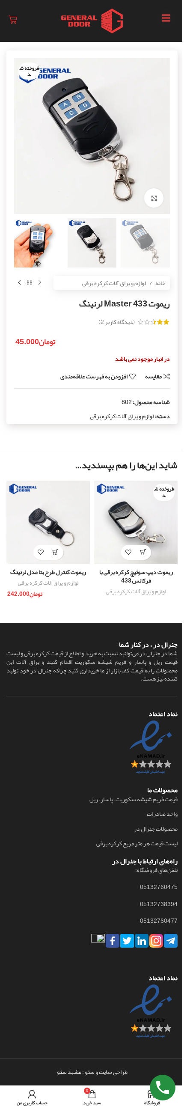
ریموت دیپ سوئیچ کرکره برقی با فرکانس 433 (136, 576)
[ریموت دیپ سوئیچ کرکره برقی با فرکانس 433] (136, 522)
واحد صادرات (162, 814)
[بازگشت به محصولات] (29, 283)
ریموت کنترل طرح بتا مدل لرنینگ (48, 572)
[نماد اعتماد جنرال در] (151, 1014)
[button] (55, 552)
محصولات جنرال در (156, 829)
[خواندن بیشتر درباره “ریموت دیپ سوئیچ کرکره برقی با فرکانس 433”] (143, 552)
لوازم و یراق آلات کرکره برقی (114, 283)
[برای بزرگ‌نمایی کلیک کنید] (153, 198)
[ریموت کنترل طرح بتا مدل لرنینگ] (48, 522)
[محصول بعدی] (19, 283)
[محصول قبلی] (40, 283)
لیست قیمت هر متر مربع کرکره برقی (137, 843)
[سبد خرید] (13, 19)
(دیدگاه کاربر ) (116, 322)
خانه (160, 283)
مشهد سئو (69, 1072)
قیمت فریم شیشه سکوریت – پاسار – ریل (133, 799)
